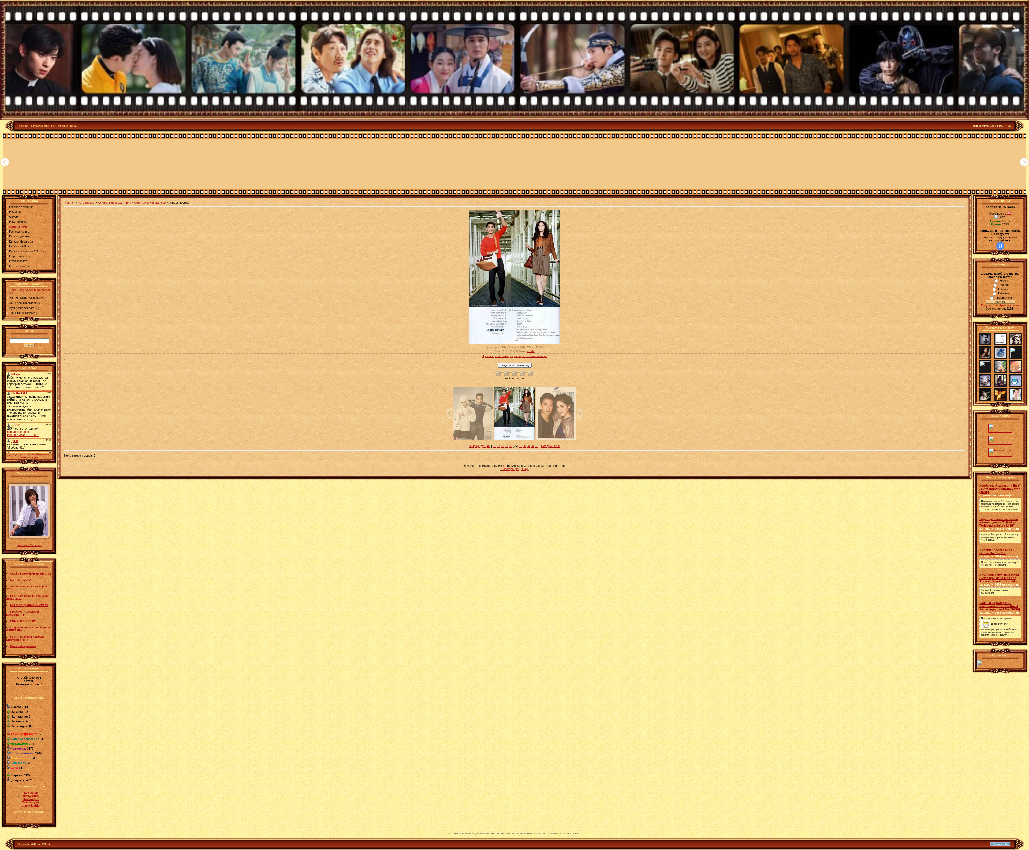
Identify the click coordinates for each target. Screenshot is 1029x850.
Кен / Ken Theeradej (22, 302)
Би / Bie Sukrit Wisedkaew (26, 297)
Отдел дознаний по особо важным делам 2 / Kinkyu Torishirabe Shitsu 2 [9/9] (998, 522)
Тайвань (1003, 293)
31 (536, 446)
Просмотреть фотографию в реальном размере (514, 356)
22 (498, 446)
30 (532, 446)
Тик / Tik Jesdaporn (22, 313)
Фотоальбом (86, 202)
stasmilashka (31, 805)
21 (494, 446)
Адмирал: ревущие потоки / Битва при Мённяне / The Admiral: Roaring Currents (999, 578)
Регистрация (59, 125)
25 (510, 446)
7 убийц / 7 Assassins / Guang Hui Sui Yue (995, 551)
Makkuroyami (31, 802)
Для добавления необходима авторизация (29, 456)
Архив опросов (1009, 305)
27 (520, 446)
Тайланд (1003, 289)
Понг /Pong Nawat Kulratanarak (30, 290)
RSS (1008, 125)
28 (524, 446)
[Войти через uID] (1000, 246)
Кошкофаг (31, 799)
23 (502, 446)
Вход (73, 125)
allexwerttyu (31, 795)
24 (506, 446)
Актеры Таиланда (110, 202)
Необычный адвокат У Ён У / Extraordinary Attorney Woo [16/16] (999, 489)
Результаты (989, 305)
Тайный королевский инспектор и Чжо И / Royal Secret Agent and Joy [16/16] (999, 606)
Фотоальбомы (40, 125)
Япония (1003, 284)
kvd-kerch (31, 792)
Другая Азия (1003, 297)
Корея (1004, 280)
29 (528, 446)
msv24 (531, 351)
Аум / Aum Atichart (21, 308)
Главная (23, 125)
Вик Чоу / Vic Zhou (29, 545)
